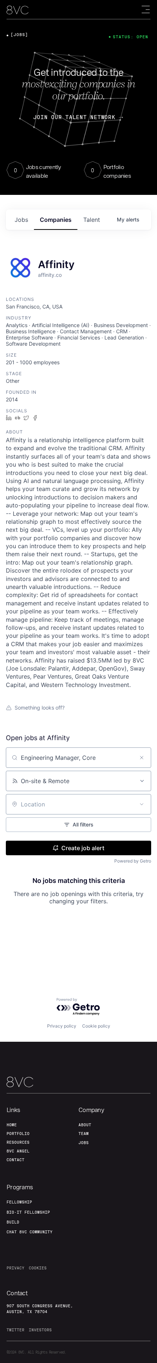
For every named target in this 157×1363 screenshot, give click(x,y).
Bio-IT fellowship (28, 1212)
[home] (17, 10)
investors (40, 1330)
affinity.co (50, 275)
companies (56, 219)
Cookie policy (96, 1026)
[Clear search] (142, 758)
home (12, 1125)
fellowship (19, 1202)
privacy (15, 1268)
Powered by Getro (132, 861)
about (84, 1125)
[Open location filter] (142, 804)
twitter (15, 1330)
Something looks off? (40, 707)
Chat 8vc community (30, 1232)
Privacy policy (61, 1026)
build (13, 1222)
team (83, 1133)
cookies (38, 1268)
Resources (18, 1142)
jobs (21, 219)
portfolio (18, 1133)
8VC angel (18, 1151)
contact (15, 1160)
